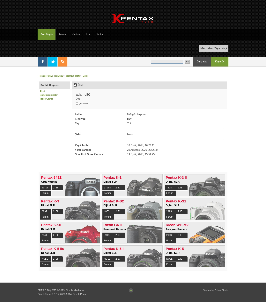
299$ (169, 211)
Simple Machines (75, 290)
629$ (44, 211)
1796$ (107, 187)
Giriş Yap (202, 61)
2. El (55, 187)
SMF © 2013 (58, 290)
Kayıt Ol (220, 61)
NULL (45, 258)
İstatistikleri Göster (49, 95)
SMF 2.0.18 (44, 290)
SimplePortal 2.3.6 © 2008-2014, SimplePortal (62, 294)
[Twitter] (52, 62)
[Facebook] (43, 62)
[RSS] (62, 62)
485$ (106, 211)
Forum (45, 193)
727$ (169, 187)
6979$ (45, 187)
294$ (44, 235)
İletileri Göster (46, 99)
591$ (106, 235)
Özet (42, 91)
